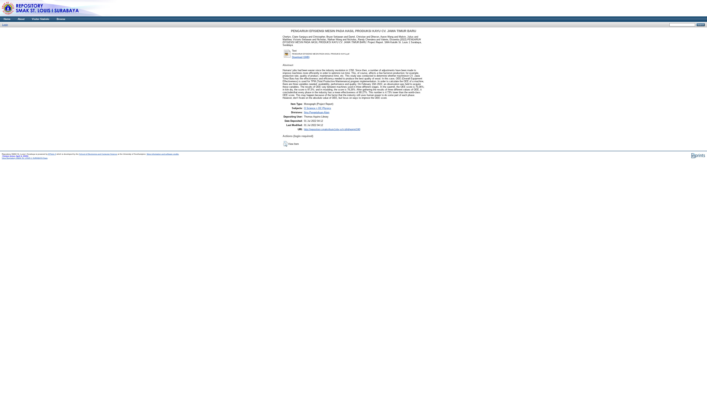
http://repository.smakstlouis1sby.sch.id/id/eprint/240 (332, 129)
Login (5, 24)
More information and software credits (163, 154)
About (21, 19)
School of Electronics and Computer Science (98, 154)
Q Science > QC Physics (317, 108)
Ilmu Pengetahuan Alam (316, 112)
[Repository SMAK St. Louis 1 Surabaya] (40, 15)
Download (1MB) (300, 57)
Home (7, 19)
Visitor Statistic (40, 19)
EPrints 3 (52, 154)
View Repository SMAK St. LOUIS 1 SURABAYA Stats (25, 158)
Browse (61, 19)
